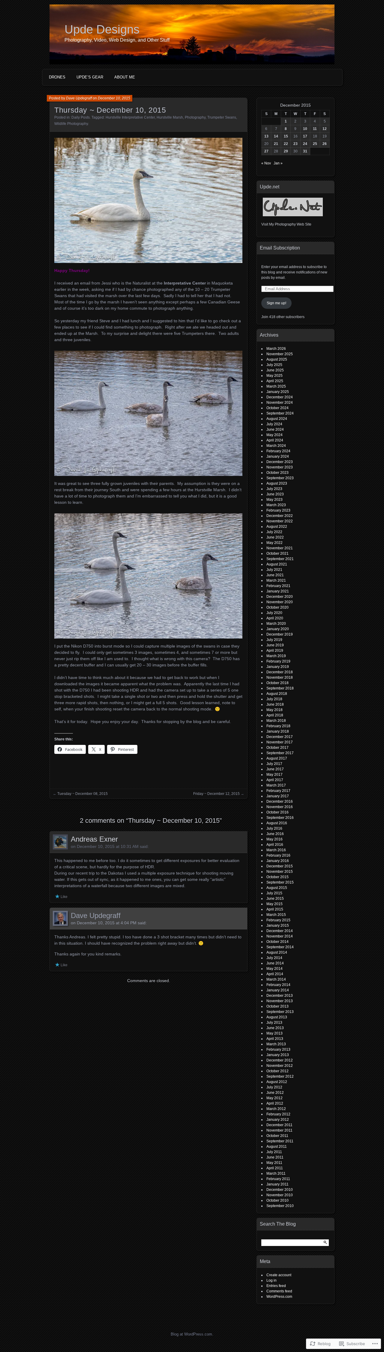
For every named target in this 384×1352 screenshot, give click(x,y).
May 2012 (274, 1098)
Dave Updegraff (79, 98)
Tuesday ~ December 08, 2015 (82, 794)
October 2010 (277, 1200)
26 (324, 144)
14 (276, 136)
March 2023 (276, 505)
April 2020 (274, 618)
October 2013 (277, 1006)
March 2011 (276, 1173)
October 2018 (277, 683)
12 (324, 129)
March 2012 (276, 1109)
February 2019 (278, 661)
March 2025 (276, 386)
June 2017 (275, 769)
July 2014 (274, 958)
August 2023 (276, 483)
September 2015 (280, 882)
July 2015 (274, 893)
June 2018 (275, 704)
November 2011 (279, 1130)
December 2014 (279, 931)
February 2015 (278, 920)
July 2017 (274, 764)
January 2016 (277, 861)
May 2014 (274, 969)
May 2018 (274, 710)
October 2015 (277, 877)
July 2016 (274, 828)
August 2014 (276, 952)
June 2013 (275, 1028)
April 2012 (274, 1103)
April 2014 (274, 974)
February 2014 (278, 985)
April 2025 (274, 381)
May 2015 (274, 904)
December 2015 (279, 866)
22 (286, 144)
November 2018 (279, 677)
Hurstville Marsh (170, 117)
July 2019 (274, 640)
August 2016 (276, 823)
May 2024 (274, 435)
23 (295, 144)
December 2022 (279, 516)
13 (266, 136)
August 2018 (276, 694)
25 (315, 144)
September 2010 (280, 1206)
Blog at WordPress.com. (192, 1334)
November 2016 (279, 807)
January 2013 (277, 1055)
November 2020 (279, 602)
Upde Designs (102, 29)
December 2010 (279, 1190)
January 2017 (277, 796)
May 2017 (274, 774)
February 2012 (278, 1114)
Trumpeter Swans (221, 117)
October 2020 (277, 607)
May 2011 (274, 1163)
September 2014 (280, 947)
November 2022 (279, 521)
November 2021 (279, 548)
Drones (57, 77)
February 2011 (278, 1179)
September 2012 (280, 1076)
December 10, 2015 (114, 98)
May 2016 (274, 839)
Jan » (278, 163)
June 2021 (275, 575)
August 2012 (276, 1082)
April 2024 (274, 440)
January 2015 (277, 925)
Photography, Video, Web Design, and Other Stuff (117, 40)
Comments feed (279, 1291)
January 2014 (277, 990)
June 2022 (275, 537)
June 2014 (275, 963)
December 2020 (279, 597)
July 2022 (274, 532)
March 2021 (276, 580)
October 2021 (277, 553)
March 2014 (276, 979)
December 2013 (279, 995)
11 (315, 129)
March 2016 (276, 850)
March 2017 (276, 785)
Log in (271, 1280)
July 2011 (274, 1152)
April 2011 (274, 1168)
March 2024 (276, 446)
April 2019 (274, 650)
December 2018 (279, 672)
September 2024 (280, 413)
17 (305, 136)
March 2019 (276, 656)
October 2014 (277, 942)
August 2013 (276, 1017)
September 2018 (280, 688)
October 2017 (277, 747)
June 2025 (275, 370)
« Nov (266, 163)
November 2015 (279, 871)
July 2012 (274, 1087)
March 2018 (276, 721)
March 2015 (276, 915)
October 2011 (277, 1136)
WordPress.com (279, 1296)
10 (305, 129)
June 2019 (275, 645)
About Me (124, 77)
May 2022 (274, 543)
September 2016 (280, 818)
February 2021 (278, 586)
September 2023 (280, 478)
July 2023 (274, 489)
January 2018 (277, 731)
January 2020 (277, 629)
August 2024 (276, 419)
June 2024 (275, 429)
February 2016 (278, 855)
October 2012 (277, 1071)
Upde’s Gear (89, 77)
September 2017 (280, 753)
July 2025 (274, 365)
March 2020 (276, 623)
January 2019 (277, 667)
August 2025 (276, 359)
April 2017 (274, 780)
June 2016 (275, 834)
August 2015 (276, 888)
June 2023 (275, 494)
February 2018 (278, 726)
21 (276, 144)
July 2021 (274, 570)
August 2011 (276, 1146)
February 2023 (278, 510)
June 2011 (275, 1157)
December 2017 (279, 737)
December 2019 (279, 634)
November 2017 (279, 742)
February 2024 (278, 451)
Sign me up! (276, 303)
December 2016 (279, 801)
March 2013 (276, 1044)
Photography (195, 117)
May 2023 (274, 499)
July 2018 (274, 699)
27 (266, 151)
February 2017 (278, 791)
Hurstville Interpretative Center (130, 117)
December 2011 (279, 1125)
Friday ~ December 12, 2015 (216, 794)
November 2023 (279, 467)
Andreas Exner (94, 839)
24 (305, 144)
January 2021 (277, 591)
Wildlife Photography (71, 124)
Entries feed (276, 1286)
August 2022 (276, 526)
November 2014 (279, 936)
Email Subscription (280, 247)
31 (305, 151)
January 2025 (277, 392)
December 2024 (279, 397)
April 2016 (274, 845)
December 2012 (279, 1060)
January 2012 (277, 1119)
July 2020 (274, 613)
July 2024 (274, 424)
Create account (278, 1275)
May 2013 (274, 1033)
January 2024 (277, 456)
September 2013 (280, 1012)
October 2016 (277, 812)
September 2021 (280, 559)
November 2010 (279, 1195)
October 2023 (277, 473)
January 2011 (277, 1184)
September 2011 (279, 1141)
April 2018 (274, 715)
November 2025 (279, 354)
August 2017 (276, 758)
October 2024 (277, 408)
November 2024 (279, 402)
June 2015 (275, 898)
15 (286, 136)
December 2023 (279, 462)
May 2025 (274, 375)
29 (286, 151)
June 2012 (275, 1093)
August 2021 (276, 564)
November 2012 (279, 1066)
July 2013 (274, 1022)
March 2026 (276, 349)
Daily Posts (80, 117)
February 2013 (278, 1049)
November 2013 (279, 1001)
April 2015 (274, 909)
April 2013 (274, 1039)
